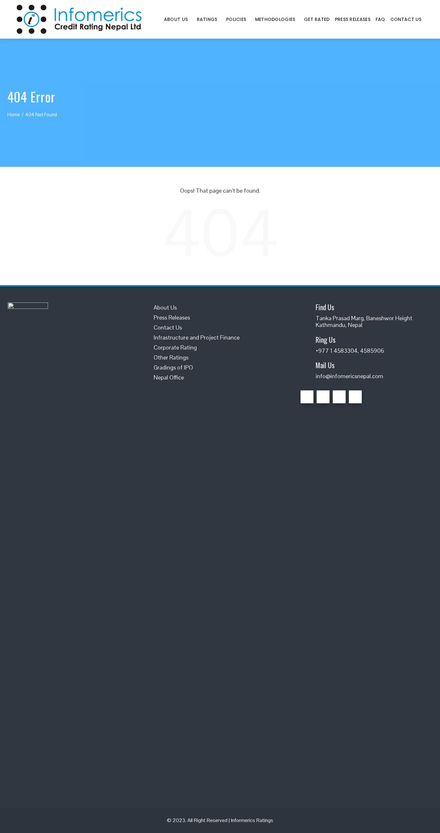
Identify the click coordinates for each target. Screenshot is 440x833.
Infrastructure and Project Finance (197, 337)
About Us (176, 19)
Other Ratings (171, 357)
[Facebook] (307, 396)
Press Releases (352, 19)
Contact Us (406, 19)
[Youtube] (355, 396)
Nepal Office (169, 377)
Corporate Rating (175, 347)
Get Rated (317, 19)
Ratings (207, 19)
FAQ (380, 19)
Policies (236, 19)
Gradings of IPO (173, 367)
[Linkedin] (339, 396)
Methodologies (275, 19)
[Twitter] (323, 396)
